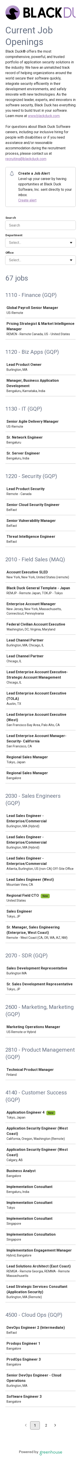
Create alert (27, 200)
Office (9, 252)
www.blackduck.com (44, 116)
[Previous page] (26, 1425)
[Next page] (55, 1425)
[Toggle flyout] (71, 242)
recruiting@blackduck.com (25, 159)
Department (13, 235)
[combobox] (9, 242)
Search (10, 217)
